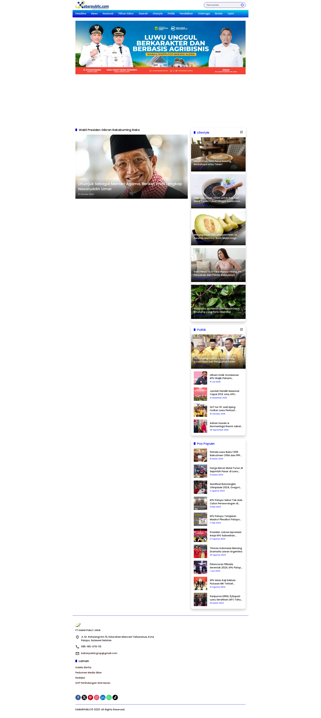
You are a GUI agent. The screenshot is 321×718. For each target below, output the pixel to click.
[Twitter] (84, 697)
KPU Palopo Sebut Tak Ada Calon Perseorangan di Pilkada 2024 (226, 502)
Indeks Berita (83, 667)
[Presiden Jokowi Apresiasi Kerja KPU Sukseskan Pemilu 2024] (200, 535)
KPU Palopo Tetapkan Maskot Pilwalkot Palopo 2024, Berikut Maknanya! (225, 518)
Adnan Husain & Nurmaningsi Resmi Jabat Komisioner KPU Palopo (225, 425)
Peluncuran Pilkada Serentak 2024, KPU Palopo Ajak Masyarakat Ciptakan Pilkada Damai (226, 566)
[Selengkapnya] (241, 132)
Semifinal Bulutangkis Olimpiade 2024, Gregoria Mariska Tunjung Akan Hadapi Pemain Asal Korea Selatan (226, 486)
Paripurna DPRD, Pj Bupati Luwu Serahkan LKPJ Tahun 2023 (226, 598)
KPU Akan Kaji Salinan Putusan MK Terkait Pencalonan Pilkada (223, 582)
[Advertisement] (160, 99)
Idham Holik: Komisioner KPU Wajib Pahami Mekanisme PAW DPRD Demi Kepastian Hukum (224, 377)
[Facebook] (78, 697)
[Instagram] (96, 697)
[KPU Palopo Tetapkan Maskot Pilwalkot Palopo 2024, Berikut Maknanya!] (200, 519)
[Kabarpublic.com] (92, 5)
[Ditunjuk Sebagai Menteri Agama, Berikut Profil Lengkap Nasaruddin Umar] (131, 167)
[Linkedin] (102, 697)
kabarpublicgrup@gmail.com (99, 653)
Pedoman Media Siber (88, 672)
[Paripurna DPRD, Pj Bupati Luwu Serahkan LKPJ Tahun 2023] (200, 599)
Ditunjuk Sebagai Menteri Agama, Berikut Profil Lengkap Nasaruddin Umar (130, 186)
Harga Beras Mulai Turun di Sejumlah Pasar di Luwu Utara (226, 470)
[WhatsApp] (109, 697)
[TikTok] (115, 697)
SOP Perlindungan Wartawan (92, 683)
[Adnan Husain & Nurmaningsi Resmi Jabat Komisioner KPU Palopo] (200, 426)
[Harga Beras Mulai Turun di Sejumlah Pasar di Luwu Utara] (200, 471)
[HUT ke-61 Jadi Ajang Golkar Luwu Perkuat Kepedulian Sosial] (200, 410)
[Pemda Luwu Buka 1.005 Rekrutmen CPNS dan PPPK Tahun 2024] (200, 455)
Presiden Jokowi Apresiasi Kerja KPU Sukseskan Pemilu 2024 (225, 534)
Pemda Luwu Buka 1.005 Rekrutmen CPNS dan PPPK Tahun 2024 (226, 454)
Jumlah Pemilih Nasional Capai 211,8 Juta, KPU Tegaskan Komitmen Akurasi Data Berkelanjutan (224, 393)
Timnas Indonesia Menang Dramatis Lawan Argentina (226, 550)
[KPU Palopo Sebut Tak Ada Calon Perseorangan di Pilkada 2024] (200, 503)
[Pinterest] (90, 697)
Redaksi (80, 677)
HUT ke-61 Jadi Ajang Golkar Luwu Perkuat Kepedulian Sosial (222, 409)
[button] (242, 5)
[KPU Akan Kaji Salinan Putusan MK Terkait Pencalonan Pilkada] (200, 583)
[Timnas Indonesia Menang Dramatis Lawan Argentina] (200, 551)
